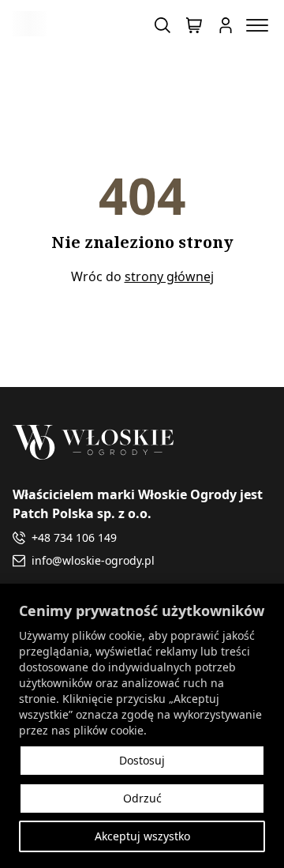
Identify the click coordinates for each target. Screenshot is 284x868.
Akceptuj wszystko (142, 836)
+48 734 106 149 (74, 537)
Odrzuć (142, 798)
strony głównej (169, 276)
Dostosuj (142, 760)
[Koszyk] (194, 25)
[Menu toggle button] (257, 25)
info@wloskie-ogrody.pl (93, 560)
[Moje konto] (225, 25)
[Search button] (162, 25)
